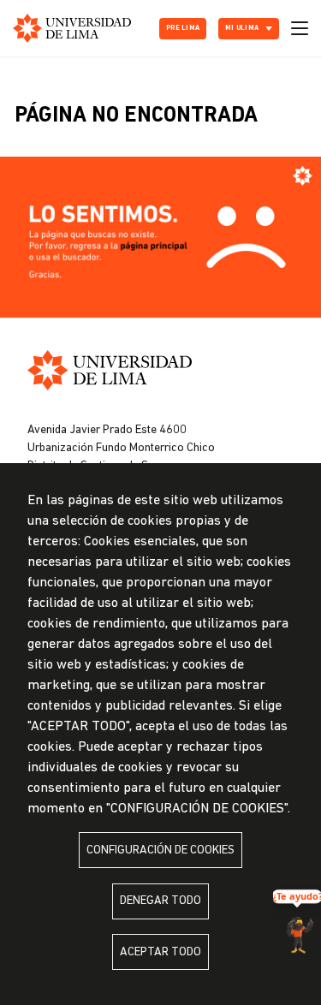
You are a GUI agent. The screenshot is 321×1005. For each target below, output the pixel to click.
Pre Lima (182, 28)
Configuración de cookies (160, 850)
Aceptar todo (160, 952)
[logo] (72, 28)
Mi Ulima (242, 28)
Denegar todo (160, 901)
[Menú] (299, 28)
